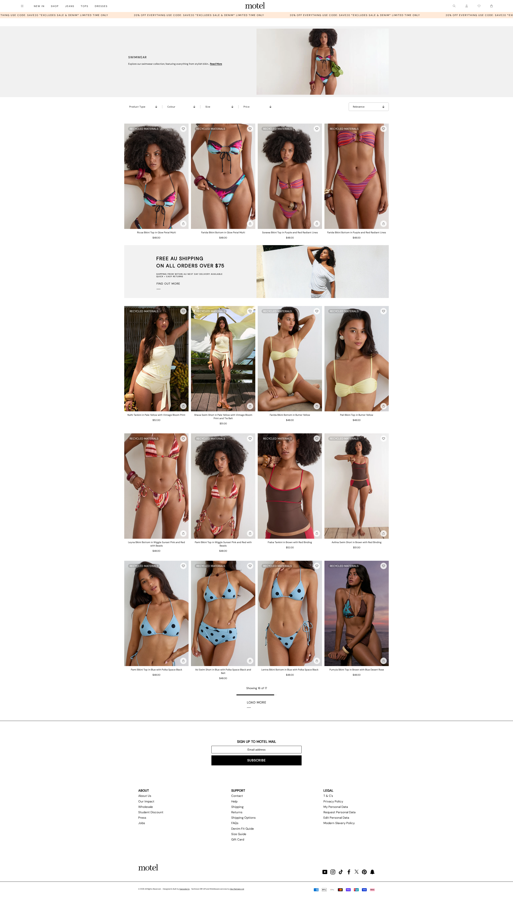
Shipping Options (243, 818)
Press (142, 818)
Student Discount (150, 812)
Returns (236, 812)
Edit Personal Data (336, 818)
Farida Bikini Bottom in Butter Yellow (290, 415)
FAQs (234, 823)
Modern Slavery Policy (339, 823)
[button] (183, 129)
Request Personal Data (339, 812)
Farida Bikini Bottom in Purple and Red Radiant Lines (356, 232)
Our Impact (146, 801)
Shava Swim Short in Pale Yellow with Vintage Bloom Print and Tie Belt (223, 416)
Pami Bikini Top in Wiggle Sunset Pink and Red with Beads (223, 544)
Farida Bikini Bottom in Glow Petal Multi (223, 232)
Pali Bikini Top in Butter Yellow (356, 415)
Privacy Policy (333, 801)
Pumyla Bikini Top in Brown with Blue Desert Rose (356, 669)
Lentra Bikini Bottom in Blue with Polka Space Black (289, 669)
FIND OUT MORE (168, 283)
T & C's (328, 796)
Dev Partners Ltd (237, 889)
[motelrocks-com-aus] (255, 6)
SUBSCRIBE (256, 760)
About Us (144, 796)
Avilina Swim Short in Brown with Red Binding (357, 542)
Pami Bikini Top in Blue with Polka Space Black (156, 669)
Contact (237, 796)
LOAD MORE (256, 702)
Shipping (237, 807)
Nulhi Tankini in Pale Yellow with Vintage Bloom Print (156, 415)
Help (234, 801)
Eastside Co (185, 889)
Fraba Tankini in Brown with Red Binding (290, 542)
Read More (216, 63)
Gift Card (237, 839)
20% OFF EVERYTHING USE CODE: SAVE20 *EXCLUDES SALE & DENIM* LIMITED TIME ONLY (87, 15)
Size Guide (238, 834)
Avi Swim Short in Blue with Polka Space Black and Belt (223, 671)
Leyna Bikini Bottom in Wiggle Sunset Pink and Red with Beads (156, 544)
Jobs (141, 823)
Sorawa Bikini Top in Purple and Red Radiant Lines (290, 232)
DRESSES (101, 6)
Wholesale (145, 807)
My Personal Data (335, 807)
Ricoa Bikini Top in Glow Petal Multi (156, 232)
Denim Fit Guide (242, 829)
